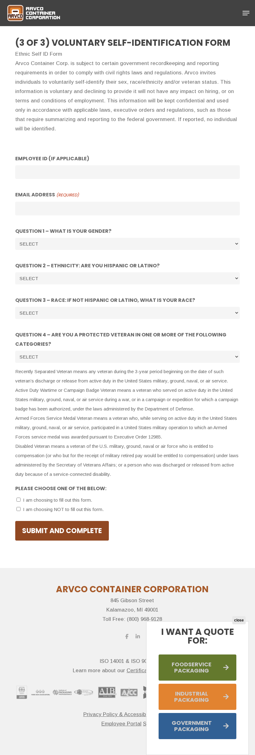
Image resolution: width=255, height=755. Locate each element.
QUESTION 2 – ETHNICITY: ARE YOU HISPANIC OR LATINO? (87, 265)
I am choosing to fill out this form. (57, 500)
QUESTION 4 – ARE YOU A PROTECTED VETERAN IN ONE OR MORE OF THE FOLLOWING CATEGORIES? (120, 339)
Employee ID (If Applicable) (52, 158)
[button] (246, 13)
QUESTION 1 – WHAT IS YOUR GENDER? (63, 231)
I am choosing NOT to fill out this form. (63, 509)
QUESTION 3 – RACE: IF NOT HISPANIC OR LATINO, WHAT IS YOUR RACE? (105, 300)
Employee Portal (121, 724)
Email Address (47, 194)
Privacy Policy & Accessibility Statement (132, 714)
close (239, 620)
